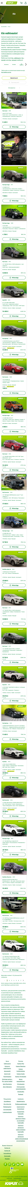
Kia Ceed (14, 64)
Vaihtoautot (7, 1063)
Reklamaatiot (7, 1107)
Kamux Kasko (21, 1074)
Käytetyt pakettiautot (7, 1067)
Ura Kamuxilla (7, 1109)
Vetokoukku (20, 1091)
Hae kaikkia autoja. (6, 72)
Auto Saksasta (7, 1087)
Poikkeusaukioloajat (20, 1104)
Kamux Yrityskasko (20, 1076)
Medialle (7, 1159)
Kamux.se (7, 1148)
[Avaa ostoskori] (21, 3)
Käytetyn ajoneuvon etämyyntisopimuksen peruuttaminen (20, 1138)
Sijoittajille (7, 1156)
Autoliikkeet (7, 1101)
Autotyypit (7, 1074)
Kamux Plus (20, 1063)
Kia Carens (6, 64)
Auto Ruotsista (7, 1084)
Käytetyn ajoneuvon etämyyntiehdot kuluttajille (20, 1129)
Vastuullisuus (7, 1153)
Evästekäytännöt (12, 1180)
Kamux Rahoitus (20, 1066)
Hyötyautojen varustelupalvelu (21, 1088)
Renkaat (20, 1094)
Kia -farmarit (13, 60)
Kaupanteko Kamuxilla (20, 1113)
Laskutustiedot (7, 1112)
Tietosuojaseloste (23, 1180)
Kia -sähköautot (16, 58)
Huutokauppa (7, 1076)
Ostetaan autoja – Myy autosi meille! (7, 1080)
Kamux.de (7, 1150)
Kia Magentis (21, 64)
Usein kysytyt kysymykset (21, 1108)
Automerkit (7, 1071)
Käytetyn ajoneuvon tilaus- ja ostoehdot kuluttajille (21, 1120)
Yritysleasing (20, 1084)
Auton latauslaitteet (21, 1080)
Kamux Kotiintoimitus (21, 1070)
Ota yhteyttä (7, 1104)
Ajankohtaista (21, 1101)
